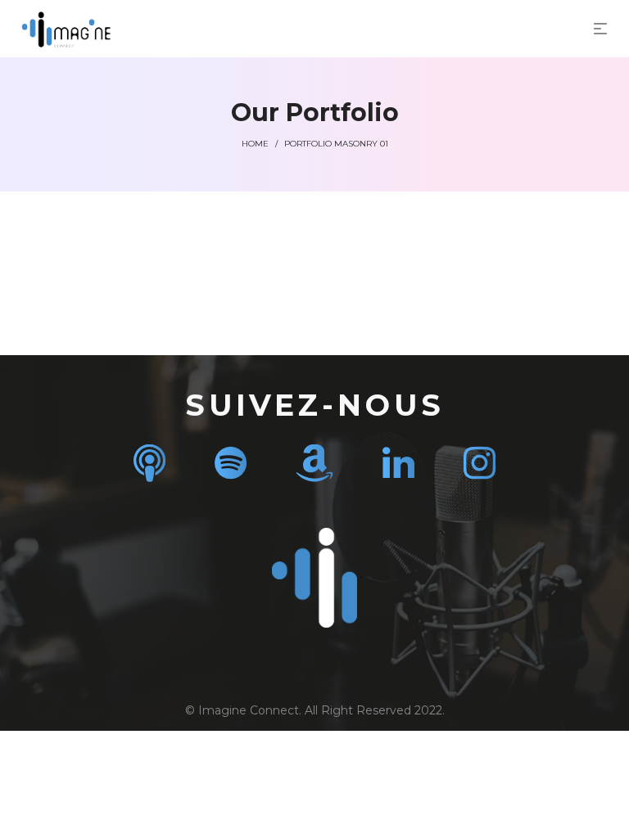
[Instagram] (480, 462)
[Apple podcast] (149, 462)
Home (255, 143)
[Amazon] (314, 462)
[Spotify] (231, 462)
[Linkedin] (398, 462)
